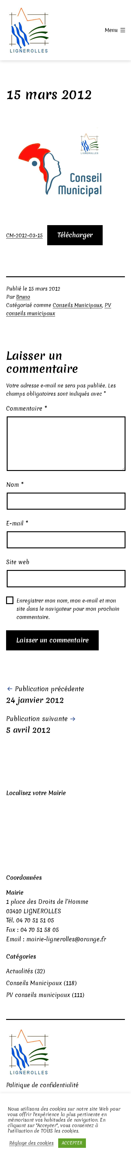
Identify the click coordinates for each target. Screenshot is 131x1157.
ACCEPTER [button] (72, 1143)
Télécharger (75, 235)
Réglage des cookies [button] (31, 1143)
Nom (15, 485)
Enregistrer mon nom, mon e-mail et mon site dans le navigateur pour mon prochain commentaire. (67, 609)
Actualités (19, 971)
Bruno (23, 296)
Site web (17, 562)
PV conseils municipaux (38, 995)
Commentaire (26, 408)
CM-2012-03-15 (24, 235)
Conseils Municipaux (77, 305)
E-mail (17, 523)
